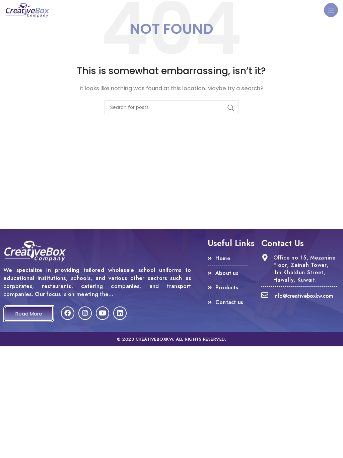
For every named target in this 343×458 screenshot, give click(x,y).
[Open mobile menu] (331, 10)
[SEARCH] (230, 107)
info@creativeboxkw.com (303, 296)
